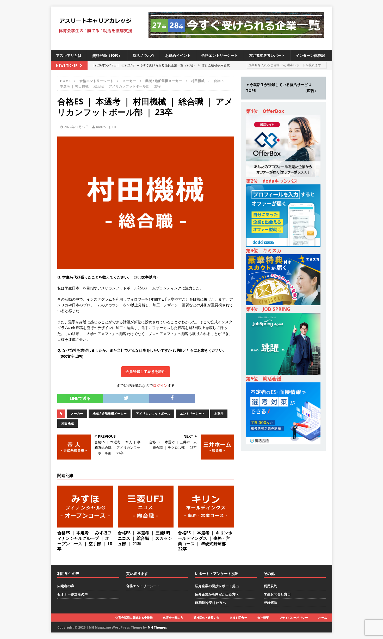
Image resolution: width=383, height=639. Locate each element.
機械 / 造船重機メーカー (163, 80)
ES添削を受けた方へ (210, 602)
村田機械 (67, 423)
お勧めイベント (178, 55)
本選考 (219, 413)
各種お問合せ (238, 617)
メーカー (129, 80)
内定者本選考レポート (267, 55)
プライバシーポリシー (293, 617)
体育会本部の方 (173, 617)
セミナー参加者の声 (72, 594)
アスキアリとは (69, 55)
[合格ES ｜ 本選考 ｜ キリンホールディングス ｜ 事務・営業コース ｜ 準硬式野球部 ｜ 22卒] (206, 524)
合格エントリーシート (219, 55)
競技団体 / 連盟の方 (206, 617)
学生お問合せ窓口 (277, 594)
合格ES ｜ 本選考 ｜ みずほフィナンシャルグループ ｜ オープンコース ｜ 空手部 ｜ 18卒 (84, 541)
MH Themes (157, 627)
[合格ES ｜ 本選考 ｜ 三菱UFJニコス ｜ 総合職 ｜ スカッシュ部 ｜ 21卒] (146, 524)
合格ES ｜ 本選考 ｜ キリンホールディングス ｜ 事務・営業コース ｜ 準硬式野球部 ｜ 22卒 (205, 541)
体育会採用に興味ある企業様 (134, 617)
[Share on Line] (198, 396)
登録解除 (270, 602)
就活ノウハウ (144, 55)
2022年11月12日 (76, 127)
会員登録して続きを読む (146, 371)
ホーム (322, 617)
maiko (101, 127)
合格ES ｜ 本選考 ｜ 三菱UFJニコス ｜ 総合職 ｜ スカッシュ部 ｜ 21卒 (145, 538)
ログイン (160, 385)
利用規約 (270, 586)
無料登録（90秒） (107, 55)
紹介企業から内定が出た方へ (217, 594)
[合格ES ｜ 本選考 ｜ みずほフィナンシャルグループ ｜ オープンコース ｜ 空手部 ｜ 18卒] (85, 524)
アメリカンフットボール (153, 413)
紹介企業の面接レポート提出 (217, 586)
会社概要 (263, 617)
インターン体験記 (310, 55)
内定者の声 (65, 586)
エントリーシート (192, 413)
